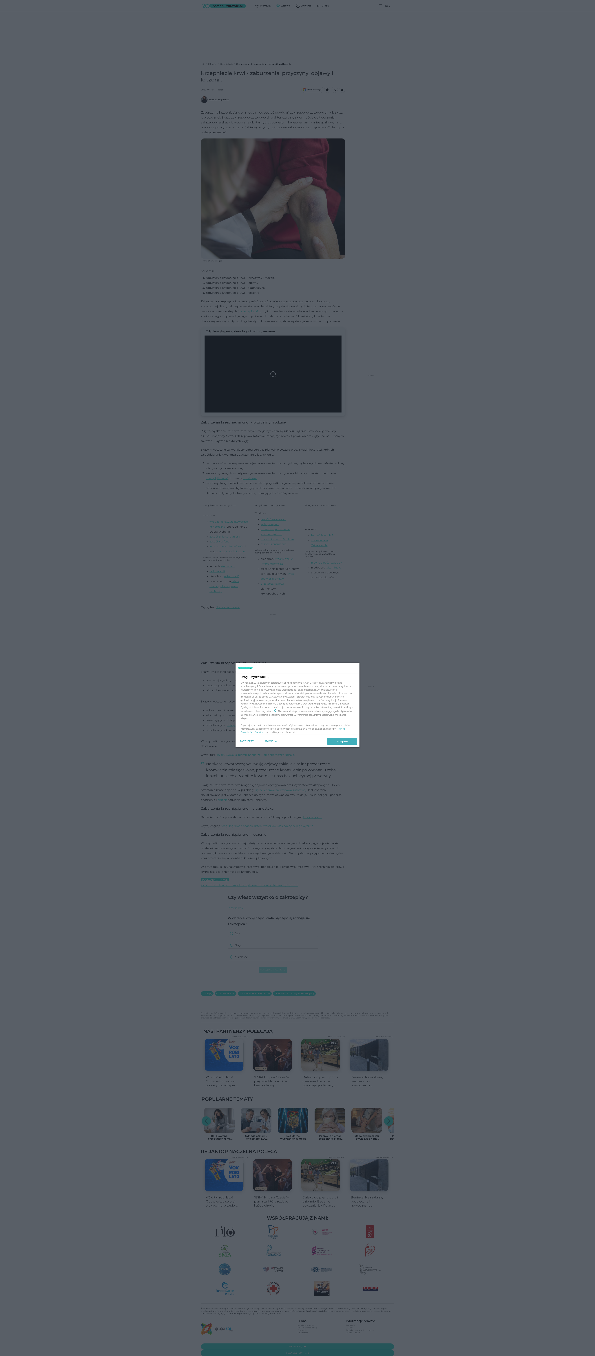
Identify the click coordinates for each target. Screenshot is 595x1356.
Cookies (259, 732)
